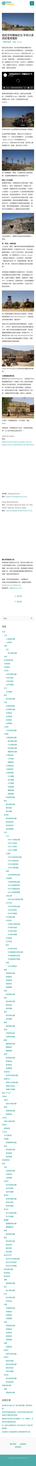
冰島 (5, 1167)
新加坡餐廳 (9, 829)
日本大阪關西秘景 (14, 885)
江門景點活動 (12, 745)
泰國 (5, 970)
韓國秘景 (9, 1047)
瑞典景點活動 (10, 1283)
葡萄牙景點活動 (11, 1354)
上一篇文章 (18, 596)
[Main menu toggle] (32, 3)
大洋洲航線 (8, 1135)
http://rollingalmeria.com (16, 497)
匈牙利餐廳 (9, 1192)
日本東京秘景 (12, 949)
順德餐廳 (11, 794)
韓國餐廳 (9, 1051)
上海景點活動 (10, 639)
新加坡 (6, 815)
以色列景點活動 (11, 674)
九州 (7, 836)
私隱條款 (23, 1444)
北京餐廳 (9, 692)
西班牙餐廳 (9, 1371)
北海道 (8, 853)
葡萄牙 (6, 1350)
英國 (5, 1322)
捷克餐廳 (9, 1252)
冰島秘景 (9, 1174)
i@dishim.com (15, 588)
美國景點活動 (10, 1111)
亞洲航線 (7, 664)
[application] (18, 81)
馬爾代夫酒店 (10, 1086)
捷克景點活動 (10, 1241)
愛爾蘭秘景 (9, 1227)
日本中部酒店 (12, 910)
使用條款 (18, 1447)
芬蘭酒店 (9, 1315)
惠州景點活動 (12, 741)
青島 (5, 1029)
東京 (7, 945)
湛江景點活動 (12, 653)
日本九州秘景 (12, 843)
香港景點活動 (10, 1058)
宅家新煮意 (6, 1160)
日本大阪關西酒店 (14, 889)
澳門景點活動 (10, 1015)
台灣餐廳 (9, 723)
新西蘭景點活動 (11, 1142)
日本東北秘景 (12, 927)
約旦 (5, 1294)
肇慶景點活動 (12, 752)
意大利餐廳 (9, 1216)
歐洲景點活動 (8, 1269)
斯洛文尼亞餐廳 (11, 1266)
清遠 (5, 1389)
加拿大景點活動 (11, 1104)
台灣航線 (9, 716)
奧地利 (6, 1195)
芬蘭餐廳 (9, 1318)
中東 (5, 657)
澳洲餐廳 (9, 1157)
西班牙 (6, 1357)
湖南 (5, 991)
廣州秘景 (9, 808)
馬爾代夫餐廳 (10, 1089)
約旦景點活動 (10, 1297)
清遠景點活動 (6, 1385)
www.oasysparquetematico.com (19, 511)
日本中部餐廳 (12, 913)
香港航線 (9, 1061)
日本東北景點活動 (14, 924)
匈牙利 (6, 1181)
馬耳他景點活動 (11, 1378)
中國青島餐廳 (10, 1037)
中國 (5, 646)
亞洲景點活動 (8, 660)
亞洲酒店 (7, 667)
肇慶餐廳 (11, 790)
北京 (5, 688)
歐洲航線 (7, 1273)
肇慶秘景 (11, 762)
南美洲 (4, 1125)
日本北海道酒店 (13, 864)
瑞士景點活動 (10, 1290)
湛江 (7, 649)
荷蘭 (5, 1343)
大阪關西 (9, 878)
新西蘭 (6, 1139)
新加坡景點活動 (11, 818)
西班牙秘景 (9, 1368)
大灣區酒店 (9, 769)
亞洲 (3, 632)
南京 (5, 695)
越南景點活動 (10, 1026)
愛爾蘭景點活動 (11, 1223)
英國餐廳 (9, 1340)
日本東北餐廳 (12, 934)
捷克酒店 (9, 1248)
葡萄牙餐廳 (9, 1361)
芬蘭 (5, 1304)
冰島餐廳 (9, 1178)
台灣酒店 (9, 720)
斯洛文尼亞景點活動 (13, 1259)
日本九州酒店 (12, 846)
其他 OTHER (6, 1093)
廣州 (5, 801)
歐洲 (3, 1163)
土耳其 (6, 727)
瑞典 (5, 1280)
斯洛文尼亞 (8, 1255)
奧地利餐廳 (9, 1206)
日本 (5, 832)
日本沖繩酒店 (12, 966)
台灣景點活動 (10, 709)
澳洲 (5, 1146)
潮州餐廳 (9, 1008)
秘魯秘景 (7, 1128)
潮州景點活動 (10, 1001)
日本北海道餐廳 (13, 868)
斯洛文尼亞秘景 (11, 1262)
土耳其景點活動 (11, 730)
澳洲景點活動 (10, 1150)
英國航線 (9, 1333)
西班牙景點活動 (11, 1364)
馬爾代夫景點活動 (12, 1082)
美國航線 (9, 1114)
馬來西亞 (7, 1072)
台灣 (5, 702)
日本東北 (9, 920)
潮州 (5, 998)
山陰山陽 (9, 896)
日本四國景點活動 (14, 875)
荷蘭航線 (9, 1347)
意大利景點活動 (11, 1213)
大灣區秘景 (9, 755)
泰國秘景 (9, 977)
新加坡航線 (9, 822)
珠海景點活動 (12, 748)
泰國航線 (9, 980)
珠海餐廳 (11, 787)
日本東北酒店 (12, 931)
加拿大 (6, 1100)
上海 (5, 635)
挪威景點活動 (10, 1234)
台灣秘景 (9, 713)
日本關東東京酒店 (14, 956)
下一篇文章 (18, 602)
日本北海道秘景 (13, 861)
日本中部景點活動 (14, 906)
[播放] (4, 88)
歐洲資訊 (7, 1276)
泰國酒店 (9, 984)
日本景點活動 (10, 917)
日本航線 (9, 938)
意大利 (6, 1209)
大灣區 (6, 734)
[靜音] (28, 88)
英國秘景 (9, 1329)
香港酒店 (9, 1065)
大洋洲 (4, 1132)
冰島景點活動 (10, 1171)
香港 (5, 1054)
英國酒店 (9, 1336)
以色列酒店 (9, 681)
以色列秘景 (9, 678)
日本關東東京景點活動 (15, 952)
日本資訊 (9, 941)
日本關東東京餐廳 (14, 959)
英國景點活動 (10, 1326)
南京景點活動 (10, 699)
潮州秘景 (9, 1005)
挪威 (5, 1230)
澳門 (5, 1012)
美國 (5, 1107)
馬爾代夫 (7, 1079)
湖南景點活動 (10, 994)
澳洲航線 (9, 1153)
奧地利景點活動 (11, 1199)
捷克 (5, 1237)
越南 (5, 1022)
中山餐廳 (11, 776)
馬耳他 (6, 1375)
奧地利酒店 (9, 1202)
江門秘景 (11, 759)
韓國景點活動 (10, 1044)
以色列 (6, 671)
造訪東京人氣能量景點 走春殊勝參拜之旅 (16, 1432)
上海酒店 (9, 642)
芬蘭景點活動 (10, 1308)
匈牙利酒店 (9, 1188)
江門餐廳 (11, 783)
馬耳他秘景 (9, 1382)
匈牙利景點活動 (11, 1185)
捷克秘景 (9, 1245)
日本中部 (9, 903)
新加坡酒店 (9, 825)
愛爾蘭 (6, 1220)
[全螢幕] (32, 88)
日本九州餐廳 (12, 850)
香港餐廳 (9, 1068)
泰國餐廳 (9, 987)
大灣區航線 (9, 766)
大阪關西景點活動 (14, 882)
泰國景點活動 (10, 973)
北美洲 (4, 1096)
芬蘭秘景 (9, 1312)
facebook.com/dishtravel (11, 585)
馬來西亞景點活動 (12, 1075)
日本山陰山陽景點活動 (15, 899)
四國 (7, 871)
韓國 (5, 1040)
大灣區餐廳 (9, 773)
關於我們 (13, 1444)
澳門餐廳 (9, 1019)
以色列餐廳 (9, 685)
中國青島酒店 (10, 1033)
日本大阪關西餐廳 (14, 892)
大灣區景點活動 (11, 737)
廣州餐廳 (9, 811)
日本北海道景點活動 (15, 857)
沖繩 (7, 963)
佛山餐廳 (11, 780)
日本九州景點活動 (14, 840)
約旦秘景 (9, 1301)
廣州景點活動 (10, 804)
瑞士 (5, 1287)
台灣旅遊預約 (10, 706)
